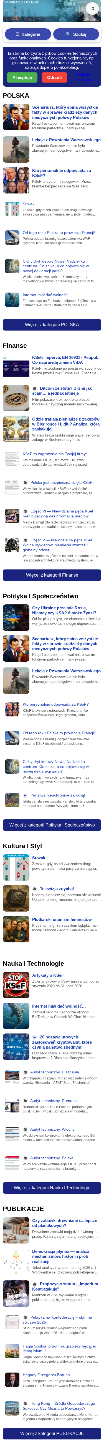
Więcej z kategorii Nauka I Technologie (52, 1187)
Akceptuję (22, 77)
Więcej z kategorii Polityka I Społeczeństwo (52, 825)
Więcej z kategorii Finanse (52, 575)
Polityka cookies (84, 77)
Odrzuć (54, 77)
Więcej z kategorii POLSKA (52, 324)
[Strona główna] (52, 11)
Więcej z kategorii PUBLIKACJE (52, 1433)
